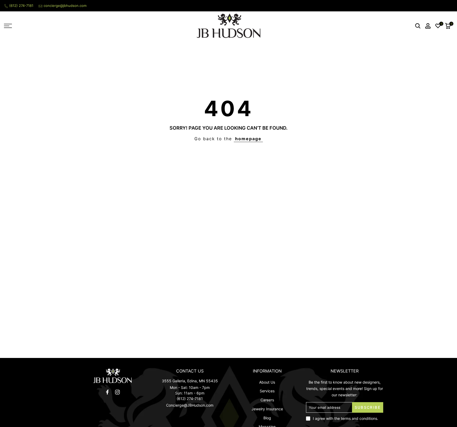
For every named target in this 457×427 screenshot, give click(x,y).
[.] (112, 376)
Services (267, 391)
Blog (267, 418)
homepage (248, 138)
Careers (267, 400)
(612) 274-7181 (21, 5)
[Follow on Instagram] (117, 392)
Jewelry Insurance (267, 409)
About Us (267, 382)
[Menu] (57, 26)
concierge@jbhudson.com (65, 5)
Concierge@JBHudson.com (189, 405)
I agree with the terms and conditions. (345, 418)
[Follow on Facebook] (107, 392)
